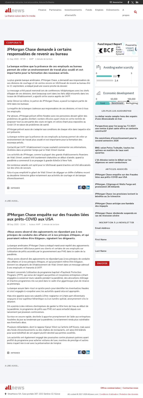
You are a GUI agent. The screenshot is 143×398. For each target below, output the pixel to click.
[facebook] (80, 187)
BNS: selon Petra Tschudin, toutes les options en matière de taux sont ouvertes (114, 150)
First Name (101, 239)
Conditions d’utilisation (109, 394)
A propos (125, 10)
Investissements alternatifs (73, 10)
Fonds (89, 10)
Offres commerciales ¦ (111, 388)
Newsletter (118, 2)
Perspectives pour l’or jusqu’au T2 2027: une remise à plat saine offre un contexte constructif (116, 128)
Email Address (102, 228)
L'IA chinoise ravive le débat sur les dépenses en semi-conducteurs (113, 161)
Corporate (14, 42)
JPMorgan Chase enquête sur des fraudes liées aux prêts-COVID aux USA (116, 175)
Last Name (100, 251)
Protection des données (129, 394)
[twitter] (84, 187)
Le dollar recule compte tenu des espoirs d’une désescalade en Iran (116, 117)
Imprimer (15, 188)
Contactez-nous (130, 388)
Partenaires (55, 10)
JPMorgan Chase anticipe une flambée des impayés (114, 204)
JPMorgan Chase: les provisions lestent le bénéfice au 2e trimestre (116, 195)
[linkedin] (88, 187)
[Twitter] (132, 2)
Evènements (112, 10)
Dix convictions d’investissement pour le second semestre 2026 (116, 139)
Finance (42, 10)
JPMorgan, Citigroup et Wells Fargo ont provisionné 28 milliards (115, 185)
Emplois (99, 10)
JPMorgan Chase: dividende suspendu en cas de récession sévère (116, 214)
